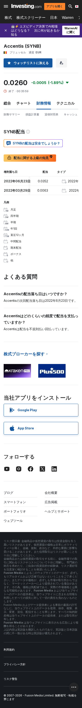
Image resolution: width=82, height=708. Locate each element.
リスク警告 (10, 679)
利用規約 (9, 649)
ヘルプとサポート (57, 511)
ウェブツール (13, 520)
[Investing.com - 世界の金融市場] (26, 6)
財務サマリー (12, 114)
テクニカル (65, 103)
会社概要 (51, 493)
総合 (7, 103)
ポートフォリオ (15, 511)
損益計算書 (32, 114)
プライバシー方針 (15, 664)
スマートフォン (15, 502)
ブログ (8, 493)
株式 (8, 18)
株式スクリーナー (31, 18)
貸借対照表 (51, 114)
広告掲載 (51, 502)
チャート (23, 103)
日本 (53, 18)
